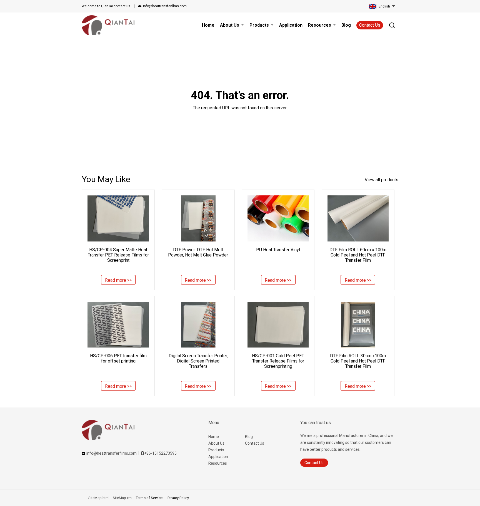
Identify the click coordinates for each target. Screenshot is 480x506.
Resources (217, 463)
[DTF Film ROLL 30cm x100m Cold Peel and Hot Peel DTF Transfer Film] (358, 325)
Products (216, 450)
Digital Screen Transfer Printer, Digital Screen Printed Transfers (198, 361)
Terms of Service (149, 498)
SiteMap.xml (122, 498)
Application (218, 456)
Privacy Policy (178, 498)
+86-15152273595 (160, 453)
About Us (216, 443)
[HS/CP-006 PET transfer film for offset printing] (118, 325)
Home (213, 436)
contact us (106, 6)
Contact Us (369, 25)
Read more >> (118, 280)
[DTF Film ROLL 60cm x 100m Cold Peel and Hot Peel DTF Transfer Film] (358, 218)
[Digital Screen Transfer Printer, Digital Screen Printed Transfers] (198, 325)
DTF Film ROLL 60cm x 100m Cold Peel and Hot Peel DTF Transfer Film (357, 255)
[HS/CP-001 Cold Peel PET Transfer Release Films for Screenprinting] (278, 325)
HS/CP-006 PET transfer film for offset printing (118, 358)
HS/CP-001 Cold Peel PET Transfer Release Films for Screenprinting (278, 361)
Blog (249, 436)
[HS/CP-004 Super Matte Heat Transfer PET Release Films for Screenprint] (118, 218)
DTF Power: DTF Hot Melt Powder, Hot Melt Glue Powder (198, 252)
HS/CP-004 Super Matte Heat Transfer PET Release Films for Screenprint (118, 255)
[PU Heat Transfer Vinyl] (278, 218)
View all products (381, 179)
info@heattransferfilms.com (165, 6)
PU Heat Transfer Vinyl (278, 249)
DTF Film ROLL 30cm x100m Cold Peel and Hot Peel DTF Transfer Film (358, 361)
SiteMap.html (98, 498)
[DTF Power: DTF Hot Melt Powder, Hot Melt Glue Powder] (198, 218)
